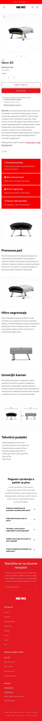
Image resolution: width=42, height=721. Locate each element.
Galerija (6, 631)
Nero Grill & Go (9, 671)
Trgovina (7, 617)
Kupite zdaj (21, 91)
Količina (4, 73)
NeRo (10, 712)
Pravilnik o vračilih (32, 715)
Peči (5, 644)
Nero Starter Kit (9, 662)
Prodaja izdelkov (9, 621)
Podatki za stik (10, 715)
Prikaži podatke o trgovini (12, 105)
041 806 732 (8, 688)
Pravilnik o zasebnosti (31, 712)
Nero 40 (7, 657)
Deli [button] (5, 151)
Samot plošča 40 (10, 676)
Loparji (6, 640)
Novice (6, 635)
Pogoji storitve (20, 715)
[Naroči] (35, 587)
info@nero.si (8, 692)
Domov (6, 612)
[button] (4, 7)
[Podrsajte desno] (25, 56)
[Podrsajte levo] (16, 56)
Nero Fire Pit (8, 666)
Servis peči (8, 626)
